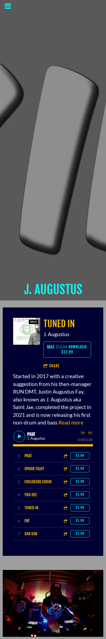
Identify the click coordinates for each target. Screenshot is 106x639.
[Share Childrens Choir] (65, 481)
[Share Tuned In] (65, 507)
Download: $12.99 (67, 350)
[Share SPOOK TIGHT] (65, 468)
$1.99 (80, 455)
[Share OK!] (65, 520)
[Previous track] (82, 432)
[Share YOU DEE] (65, 494)
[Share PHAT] (65, 455)
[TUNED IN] (26, 331)
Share (54, 366)
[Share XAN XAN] (65, 533)
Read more (70, 422)
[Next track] (90, 432)
